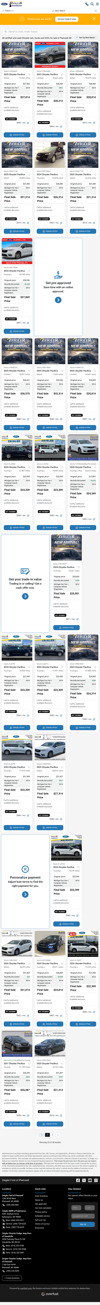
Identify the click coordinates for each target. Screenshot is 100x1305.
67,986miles (90, 671)
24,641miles (90, 374)
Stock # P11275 (9, 1060)
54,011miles (57, 967)
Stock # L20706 (9, 764)
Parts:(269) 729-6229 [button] (15, 1227)
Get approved (40, 1204)
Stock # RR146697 (60, 564)
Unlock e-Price (18, 135)
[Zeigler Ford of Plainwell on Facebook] (77, 1180)
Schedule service (42, 1216)
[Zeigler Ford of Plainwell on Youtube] (89, 1180)
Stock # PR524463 (43, 71)
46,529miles (57, 78)
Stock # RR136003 (43, 171)
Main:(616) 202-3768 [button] (15, 1245)
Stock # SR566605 (76, 71)
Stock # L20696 (9, 464)
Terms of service (42, 1224)
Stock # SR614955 (43, 1060)
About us (39, 1200)
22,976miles (90, 178)
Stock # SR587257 (10, 368)
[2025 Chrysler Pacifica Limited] (17, 351)
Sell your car (40, 1220)
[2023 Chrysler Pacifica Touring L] (83, 647)
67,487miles (24, 471)
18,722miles (57, 1067)
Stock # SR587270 (76, 368)
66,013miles (90, 471)
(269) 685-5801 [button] (12, 1205)
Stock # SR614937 (10, 960)
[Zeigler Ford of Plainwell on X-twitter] (83, 1180)
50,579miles (90, 78)
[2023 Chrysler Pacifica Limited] (50, 55)
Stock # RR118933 (10, 267)
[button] (87, 4)
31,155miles (24, 1067)
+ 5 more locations (12, 1278)
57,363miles (24, 78)
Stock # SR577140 (10, 171)
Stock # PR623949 (76, 664)
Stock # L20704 (42, 464)
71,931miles (57, 671)
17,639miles (57, 374)
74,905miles (57, 471)
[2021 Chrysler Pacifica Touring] (17, 1044)
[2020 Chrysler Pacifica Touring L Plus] (83, 448)
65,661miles (74, 571)
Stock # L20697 (75, 960)
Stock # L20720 (59, 864)
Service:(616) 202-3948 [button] (16, 1249)
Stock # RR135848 (43, 960)
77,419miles (24, 771)
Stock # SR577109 (76, 171)
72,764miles (90, 967)
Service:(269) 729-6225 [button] (16, 1224)
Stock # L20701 (9, 664)
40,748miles (24, 274)
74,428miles (24, 671)
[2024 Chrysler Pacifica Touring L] (50, 155)
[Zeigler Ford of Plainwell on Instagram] (95, 1180)
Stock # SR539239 (43, 764)
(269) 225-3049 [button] (12, 1271)
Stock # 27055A (76, 464)
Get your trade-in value (67, 19)
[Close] (94, 18)
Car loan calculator (43, 1208)
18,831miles (24, 374)
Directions (39, 1228)
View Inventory (41, 1196)
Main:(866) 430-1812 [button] (15, 1220)
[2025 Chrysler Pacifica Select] (17, 55)
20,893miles (24, 178)
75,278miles (74, 871)
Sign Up (83, 1224)
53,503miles (57, 178)
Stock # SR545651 (10, 71)
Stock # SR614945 (43, 368)
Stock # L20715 (42, 664)
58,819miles (57, 771)
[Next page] (58, 1135)
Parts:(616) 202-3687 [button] (15, 1252)
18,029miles (24, 967)
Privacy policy (41, 1212)
